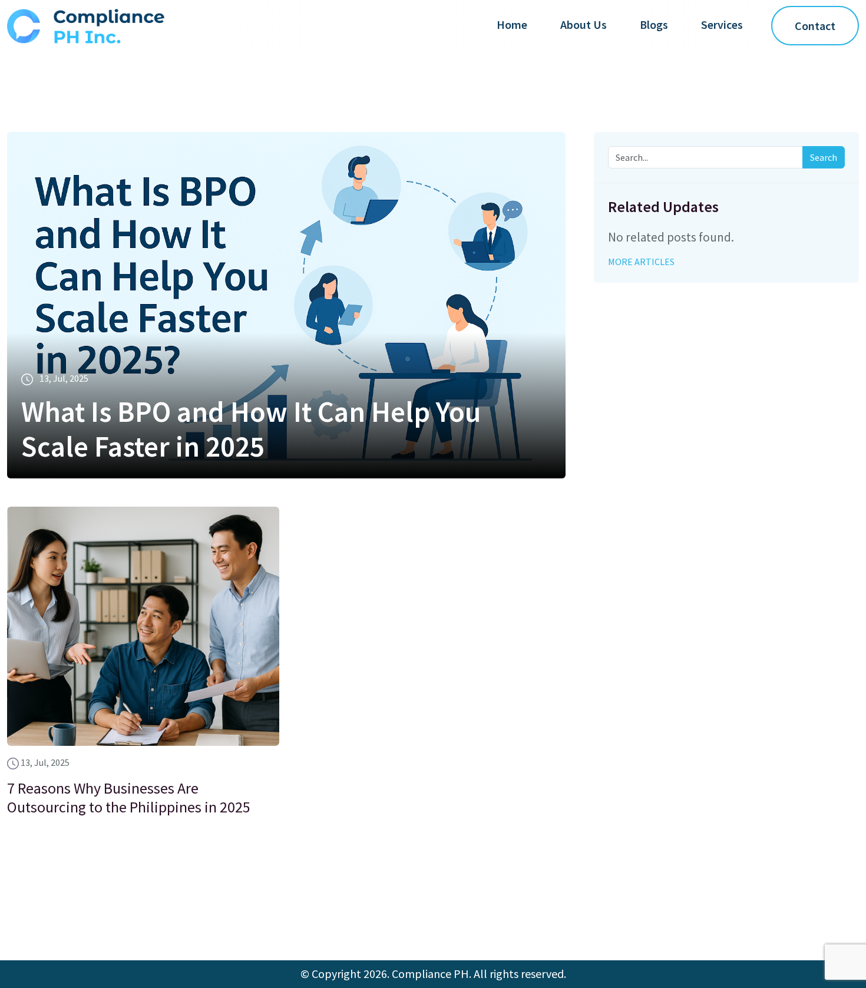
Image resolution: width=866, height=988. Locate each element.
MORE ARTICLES (641, 261)
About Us (583, 24)
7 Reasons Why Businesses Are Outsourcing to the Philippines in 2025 (128, 797)
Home (512, 24)
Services (722, 24)
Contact (815, 25)
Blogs (654, 24)
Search (823, 157)
